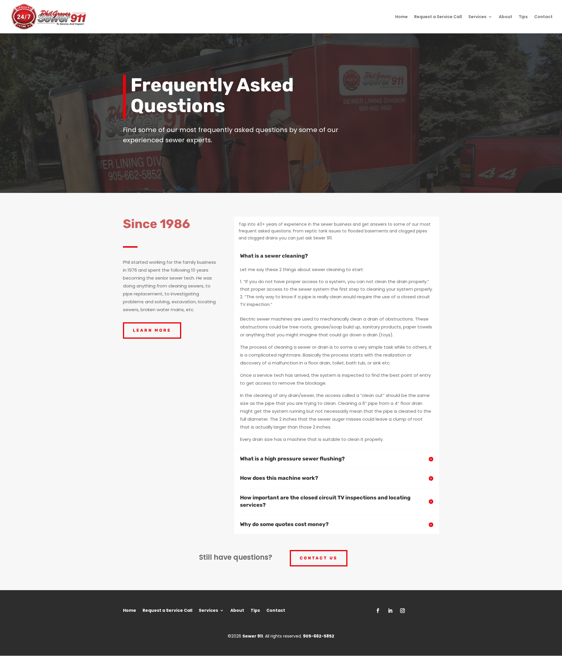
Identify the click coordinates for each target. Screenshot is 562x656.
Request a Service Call (438, 17)
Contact (543, 17)
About (505, 17)
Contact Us (318, 558)
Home (401, 17)
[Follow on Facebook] (378, 610)
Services (477, 17)
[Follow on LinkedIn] (390, 610)
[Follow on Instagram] (402, 610)
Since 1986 (156, 224)
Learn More (152, 330)
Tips (523, 17)
